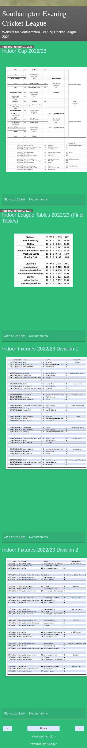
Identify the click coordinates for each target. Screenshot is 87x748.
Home (43, 728)
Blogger (51, 743)
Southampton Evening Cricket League (34, 18)
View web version (43, 736)
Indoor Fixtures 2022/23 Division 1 (40, 349)
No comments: (39, 199)
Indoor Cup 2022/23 (24, 51)
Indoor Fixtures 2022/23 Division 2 (40, 550)
